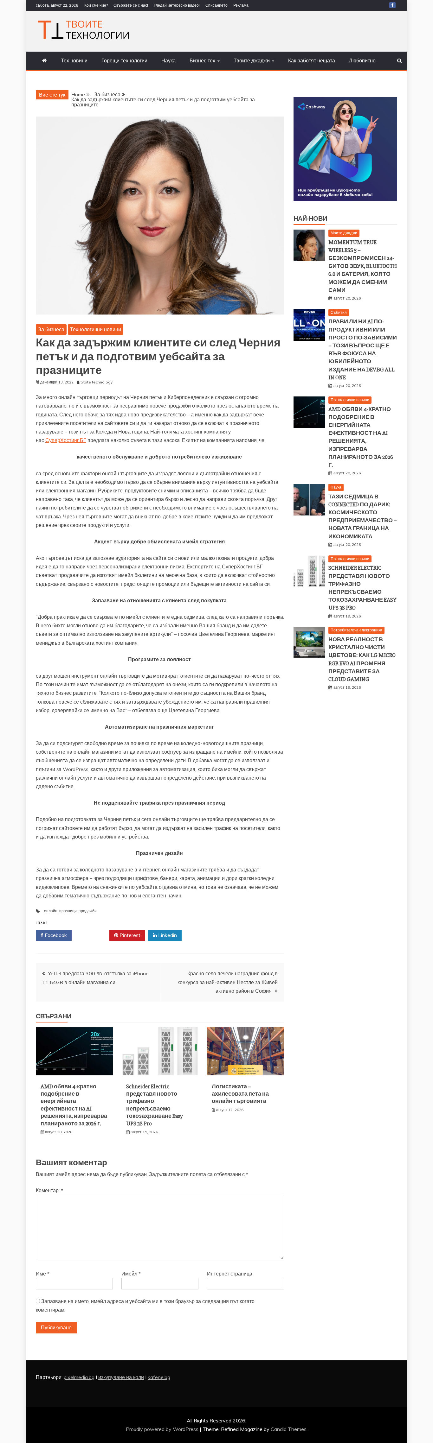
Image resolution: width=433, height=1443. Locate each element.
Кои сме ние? (96, 5)
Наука (168, 60)
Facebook (55, 935)
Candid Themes (289, 1429)
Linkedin (167, 935)
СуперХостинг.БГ (65, 440)
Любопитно (362, 60)
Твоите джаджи (252, 60)
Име (42, 1273)
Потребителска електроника (356, 630)
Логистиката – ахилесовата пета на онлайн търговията (240, 1094)
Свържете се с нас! (130, 5)
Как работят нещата (311, 60)
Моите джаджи (344, 233)
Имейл (131, 1273)
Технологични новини (95, 329)
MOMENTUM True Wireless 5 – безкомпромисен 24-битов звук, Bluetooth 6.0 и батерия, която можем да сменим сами (362, 266)
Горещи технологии (124, 60)
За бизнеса (51, 329)
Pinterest (129, 935)
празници (68, 910)
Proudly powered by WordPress (163, 1429)
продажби (88, 910)
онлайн (50, 910)
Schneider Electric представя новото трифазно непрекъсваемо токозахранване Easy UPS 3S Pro (154, 1105)
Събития (339, 312)
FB (392, 5)
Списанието (216, 5)
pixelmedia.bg (79, 1377)
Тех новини (74, 60)
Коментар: (49, 1190)
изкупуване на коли (121, 1377)
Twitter (93, 935)
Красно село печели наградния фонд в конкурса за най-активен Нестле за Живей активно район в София (228, 982)
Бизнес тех (202, 60)
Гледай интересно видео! (177, 5)
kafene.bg (159, 1377)
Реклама (241, 5)
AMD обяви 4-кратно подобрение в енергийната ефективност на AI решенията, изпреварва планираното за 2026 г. (74, 1105)
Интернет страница (229, 1273)
